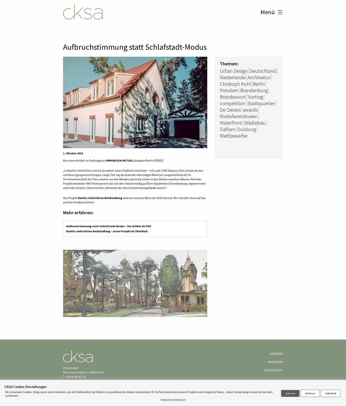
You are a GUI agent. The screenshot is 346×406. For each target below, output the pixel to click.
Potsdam (229, 90)
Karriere (276, 353)
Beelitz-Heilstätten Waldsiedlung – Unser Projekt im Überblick (107, 231)
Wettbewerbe (233, 136)
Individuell (330, 393)
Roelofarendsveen (239, 116)
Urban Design (234, 71)
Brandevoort (233, 97)
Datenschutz (273, 370)
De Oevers (230, 110)
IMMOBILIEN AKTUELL (120, 160)
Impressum (275, 362)
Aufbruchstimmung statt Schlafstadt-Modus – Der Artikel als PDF (108, 226)
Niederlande (233, 77)
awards (250, 110)
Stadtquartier (261, 103)
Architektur (259, 77)
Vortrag (255, 97)
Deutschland (263, 71)
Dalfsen (227, 129)
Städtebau (255, 123)
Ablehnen (310, 393)
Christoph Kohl (235, 84)
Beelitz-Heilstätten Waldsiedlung (100, 198)
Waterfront (231, 123)
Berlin (259, 84)
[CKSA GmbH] (83, 12)
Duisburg (246, 129)
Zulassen (290, 393)
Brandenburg (254, 90)
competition (232, 103)
